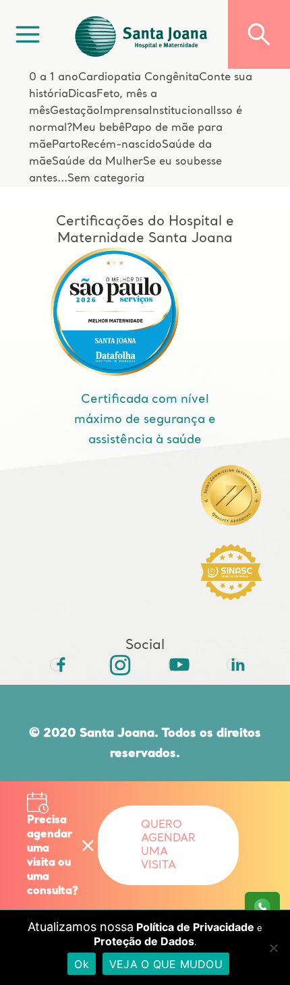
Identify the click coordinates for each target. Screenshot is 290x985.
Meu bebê (98, 128)
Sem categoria (105, 178)
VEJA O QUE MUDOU (166, 964)
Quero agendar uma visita (168, 845)
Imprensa (124, 111)
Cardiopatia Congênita (138, 77)
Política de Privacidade (195, 927)
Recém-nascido (121, 145)
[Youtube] (174, 664)
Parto (66, 145)
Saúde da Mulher (97, 162)
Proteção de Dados (144, 941)
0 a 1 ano (53, 77)
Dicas (82, 94)
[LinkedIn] (233, 664)
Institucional (181, 111)
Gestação (75, 111)
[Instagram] (115, 664)
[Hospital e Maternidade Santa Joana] (141, 34)
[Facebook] (56, 664)
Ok (81, 964)
